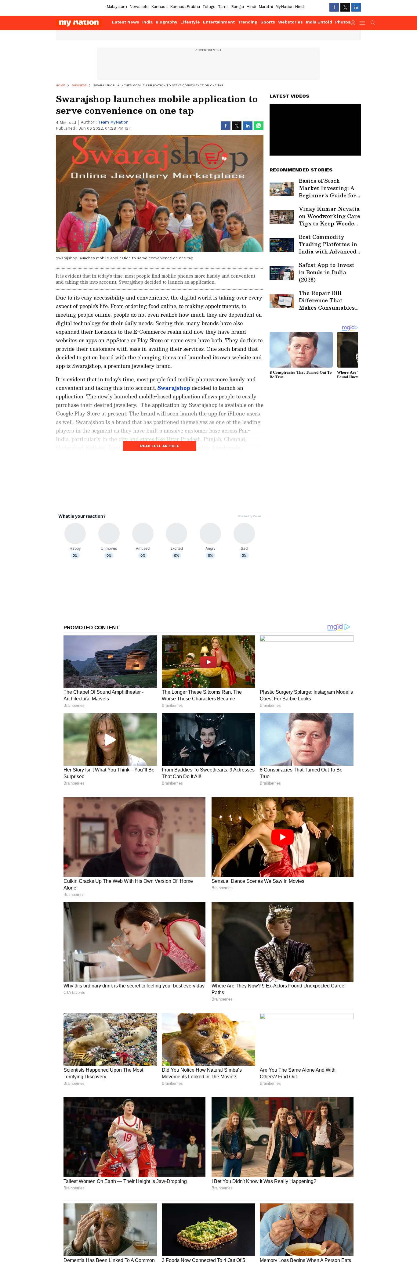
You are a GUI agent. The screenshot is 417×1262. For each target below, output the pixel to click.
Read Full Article (159, 446)
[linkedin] (356, 7)
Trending (247, 22)
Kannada (159, 6)
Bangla (237, 6)
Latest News (125, 22)
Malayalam (117, 6)
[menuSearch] (373, 22)
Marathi (266, 6)
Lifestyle (190, 22)
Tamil (223, 6)
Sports (267, 22)
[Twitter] (345, 7)
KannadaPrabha (185, 6)
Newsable (139, 6)
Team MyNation (113, 122)
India (147, 22)
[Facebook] (334, 7)
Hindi (251, 6)
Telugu (209, 6)
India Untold (319, 22)
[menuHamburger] (363, 23)
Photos (342, 22)
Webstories (290, 22)
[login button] (354, 23)
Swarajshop (174, 388)
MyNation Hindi (290, 6)
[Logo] (82, 23)
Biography (166, 22)
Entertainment (219, 22)
